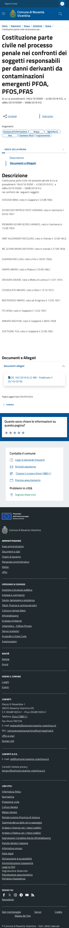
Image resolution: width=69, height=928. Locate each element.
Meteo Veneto (9, 812)
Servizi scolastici (10, 631)
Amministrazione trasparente (17, 863)
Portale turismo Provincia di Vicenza (21, 817)
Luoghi (5, 682)
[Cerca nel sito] (59, 14)
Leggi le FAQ (8, 867)
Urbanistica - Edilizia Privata (17, 626)
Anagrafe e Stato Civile (14, 636)
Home (5, 26)
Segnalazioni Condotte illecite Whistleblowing (26, 838)
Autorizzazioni (9, 641)
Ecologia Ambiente (12, 621)
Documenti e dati (11, 551)
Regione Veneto (11, 3)
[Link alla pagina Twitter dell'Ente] (10, 895)
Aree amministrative (13, 546)
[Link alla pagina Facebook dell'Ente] (4, 895)
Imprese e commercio (13, 595)
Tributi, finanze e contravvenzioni (19, 605)
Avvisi (5, 664)
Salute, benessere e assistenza (18, 600)
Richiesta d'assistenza (13, 878)
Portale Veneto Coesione (15, 843)
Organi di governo (11, 557)
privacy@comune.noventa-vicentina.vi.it (23, 771)
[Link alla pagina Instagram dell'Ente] (15, 895)
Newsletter (8, 899)
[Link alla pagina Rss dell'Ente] (33, 895)
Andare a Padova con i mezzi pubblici (21, 833)
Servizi (37, 912)
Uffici (4, 572)
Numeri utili (8, 741)
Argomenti (16, 26)
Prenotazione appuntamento (17, 875)
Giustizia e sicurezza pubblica (17, 590)
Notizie (5, 659)
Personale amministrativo (15, 562)
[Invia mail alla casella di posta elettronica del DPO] (29, 759)
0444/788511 (19, 716)
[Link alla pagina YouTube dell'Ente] (27, 895)
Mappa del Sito (23, 916)
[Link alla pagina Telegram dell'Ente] (21, 895)
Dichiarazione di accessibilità (17, 858)
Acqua (27, 26)
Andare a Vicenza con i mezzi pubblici (21, 828)
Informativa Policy (11, 791)
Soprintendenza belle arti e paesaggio (22, 822)
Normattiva (8, 797)
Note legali (7, 853)
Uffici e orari (8, 736)
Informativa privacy (12, 848)
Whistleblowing (10, 616)
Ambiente (37, 26)
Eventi (5, 687)
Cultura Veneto (10, 807)
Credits (58, 912)
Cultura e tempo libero (14, 610)
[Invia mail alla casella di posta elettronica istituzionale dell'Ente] (33, 725)
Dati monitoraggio (11, 912)
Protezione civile (10, 802)
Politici (5, 567)
